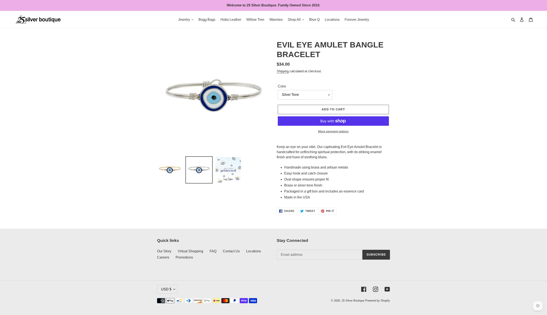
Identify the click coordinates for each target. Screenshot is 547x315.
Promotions (184, 257)
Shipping (283, 71)
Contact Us (231, 251)
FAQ (213, 251)
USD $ (166, 289)
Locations (253, 251)
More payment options (333, 131)
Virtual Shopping (190, 251)
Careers (163, 257)
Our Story (164, 251)
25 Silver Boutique (353, 300)
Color (282, 86)
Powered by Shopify (377, 300)
